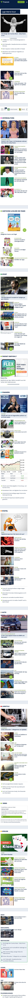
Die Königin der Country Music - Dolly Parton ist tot (14, 944)
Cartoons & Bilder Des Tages (13, 211)
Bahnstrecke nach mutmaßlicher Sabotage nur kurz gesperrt (15, 948)
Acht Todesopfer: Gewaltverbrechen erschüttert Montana (12, 960)
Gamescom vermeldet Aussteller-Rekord (12, 597)
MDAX (3, 478)
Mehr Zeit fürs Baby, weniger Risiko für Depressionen (13, 952)
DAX (2, 476)
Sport (4, 274)
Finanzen (6, 392)
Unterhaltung (8, 118)
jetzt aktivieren (6, 817)
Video (5, 803)
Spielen (5, 831)
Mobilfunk (21, 2)
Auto (4, 612)
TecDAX (3, 480)
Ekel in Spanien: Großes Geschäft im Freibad (13, 49)
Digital (5, 511)
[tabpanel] (14, 25)
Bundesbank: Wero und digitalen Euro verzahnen (14, 490)
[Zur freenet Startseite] (5, 1)
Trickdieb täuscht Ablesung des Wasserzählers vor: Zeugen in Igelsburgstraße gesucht (14, 996)
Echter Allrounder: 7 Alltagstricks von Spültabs (14, 956)
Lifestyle (5, 706)
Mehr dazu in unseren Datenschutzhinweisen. (12, 822)
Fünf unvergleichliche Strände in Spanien (12, 784)
